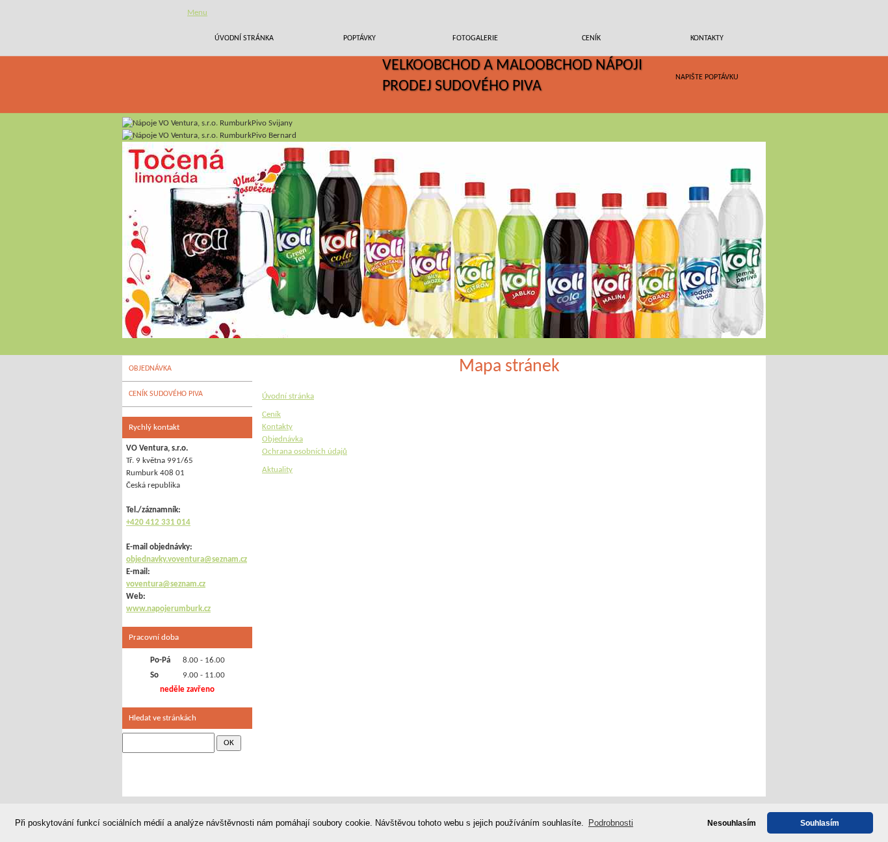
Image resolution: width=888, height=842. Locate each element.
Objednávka (282, 439)
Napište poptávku (706, 77)
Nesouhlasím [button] (731, 823)
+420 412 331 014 (158, 522)
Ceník (591, 38)
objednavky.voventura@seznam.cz (186, 559)
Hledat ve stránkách (162, 718)
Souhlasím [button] (819, 823)
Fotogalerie (475, 38)
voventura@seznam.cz (165, 584)
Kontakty (707, 38)
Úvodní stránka (244, 38)
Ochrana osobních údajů (304, 451)
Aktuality (277, 470)
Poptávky (359, 38)
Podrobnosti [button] (610, 823)
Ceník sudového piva (166, 394)
